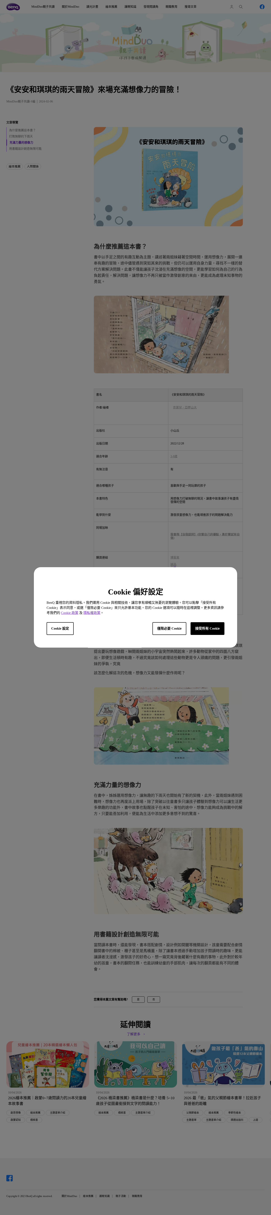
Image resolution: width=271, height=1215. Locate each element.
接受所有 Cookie (207, 628)
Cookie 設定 (60, 628)
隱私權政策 (91, 613)
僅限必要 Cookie (169, 628)
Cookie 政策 (69, 613)
